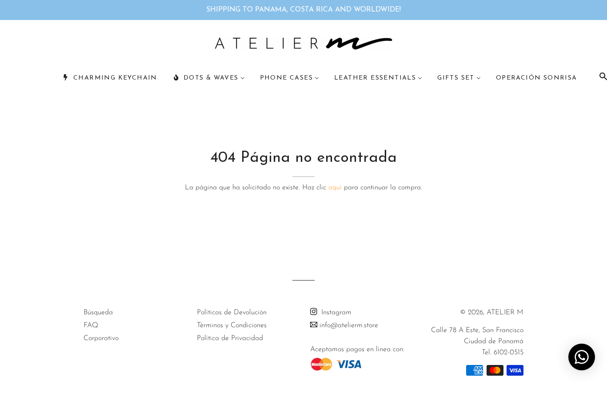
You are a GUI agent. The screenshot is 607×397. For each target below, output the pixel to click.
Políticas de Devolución (232, 312)
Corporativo (101, 338)
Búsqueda (98, 312)
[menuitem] (110, 78)
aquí (335, 187)
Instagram (335, 312)
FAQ (91, 325)
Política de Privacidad (230, 338)
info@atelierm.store (347, 325)
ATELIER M (505, 312)
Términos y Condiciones (232, 325)
